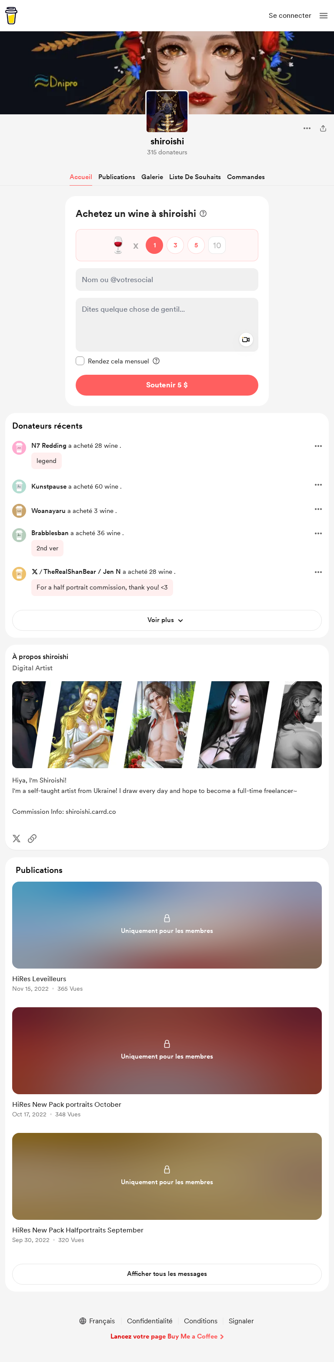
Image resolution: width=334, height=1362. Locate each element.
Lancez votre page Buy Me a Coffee (163, 1336)
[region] (167, 301)
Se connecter (290, 15)
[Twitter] (16, 838)
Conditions (200, 1321)
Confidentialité (150, 1321)
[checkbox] (112, 360)
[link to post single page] (167, 938)
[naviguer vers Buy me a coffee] (11, 15)
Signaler (241, 1321)
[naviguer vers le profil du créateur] (167, 111)
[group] (167, 942)
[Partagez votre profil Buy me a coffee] (323, 128)
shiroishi (167, 141)
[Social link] (32, 838)
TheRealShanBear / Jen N (82, 572)
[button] (323, 15)
